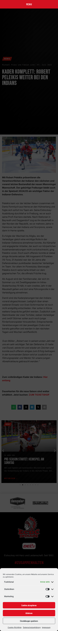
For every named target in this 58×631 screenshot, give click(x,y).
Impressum (46, 627)
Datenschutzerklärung (32, 627)
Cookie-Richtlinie (15, 627)
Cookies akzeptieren (29, 605)
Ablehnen (29, 613)
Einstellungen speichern (29, 621)
